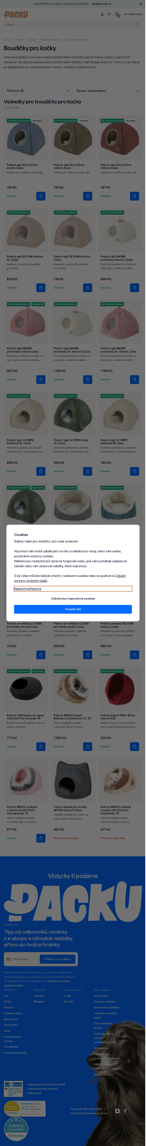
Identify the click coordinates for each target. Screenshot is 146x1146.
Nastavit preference (26, 589)
